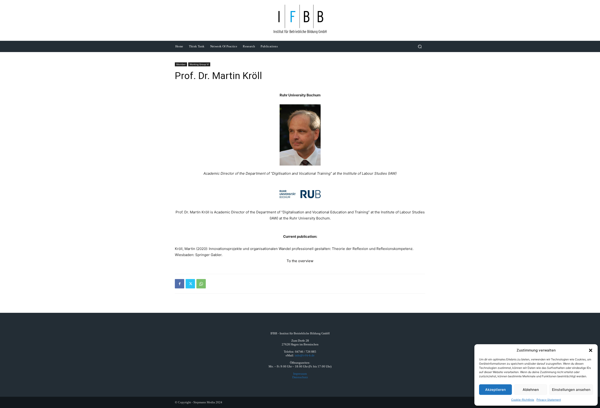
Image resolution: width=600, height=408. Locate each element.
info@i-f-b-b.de (305, 355)
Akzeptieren (495, 389)
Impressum (300, 373)
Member (181, 64)
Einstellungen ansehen (571, 389)
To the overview (300, 261)
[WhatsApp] (201, 283)
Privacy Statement (548, 399)
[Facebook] (179, 283)
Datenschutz (300, 377)
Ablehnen (531, 389)
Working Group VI (199, 64)
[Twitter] (190, 283)
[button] (590, 350)
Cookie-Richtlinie (522, 399)
